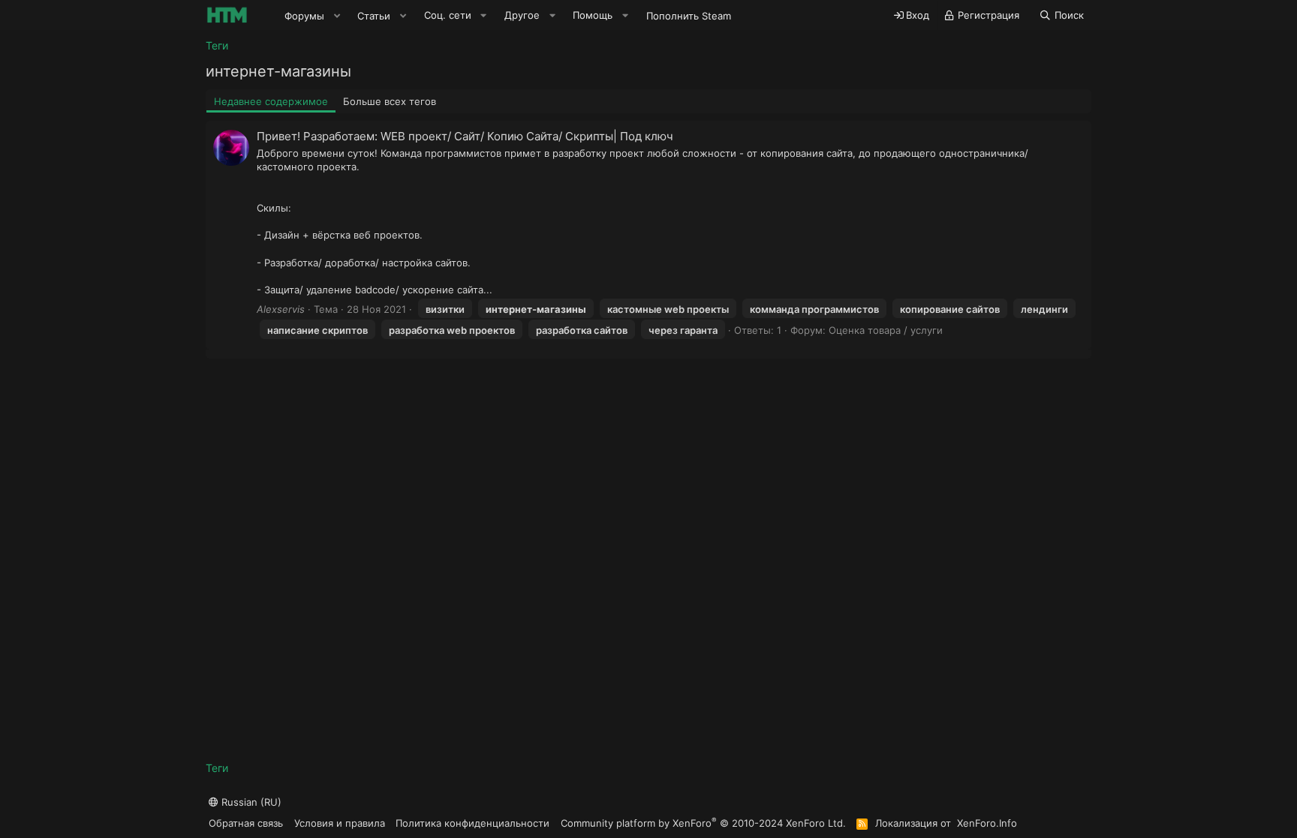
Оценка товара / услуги (886, 330)
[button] (337, 16)
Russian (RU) (249, 802)
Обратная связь (246, 823)
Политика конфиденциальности (472, 823)
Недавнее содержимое (271, 101)
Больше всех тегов (389, 101)
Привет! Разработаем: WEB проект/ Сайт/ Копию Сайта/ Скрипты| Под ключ (465, 136)
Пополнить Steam (688, 16)
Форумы (304, 16)
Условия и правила (339, 823)
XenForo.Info (987, 823)
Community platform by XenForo (703, 822)
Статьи (373, 16)
